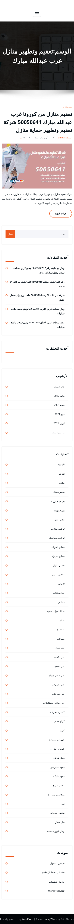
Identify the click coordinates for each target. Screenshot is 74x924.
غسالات (61, 638)
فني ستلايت (59, 666)
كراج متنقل (59, 721)
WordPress (28, 918)
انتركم (61, 473)
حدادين (61, 602)
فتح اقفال (60, 648)
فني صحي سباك (56, 675)
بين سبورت (59, 510)
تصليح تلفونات (58, 547)
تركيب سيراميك (57, 537)
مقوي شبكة (59, 776)
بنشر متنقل (59, 492)
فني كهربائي (58, 693)
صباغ (62, 620)
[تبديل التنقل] (37, 14)
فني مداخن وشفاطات (54, 703)
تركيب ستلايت (58, 528)
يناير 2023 (59, 386)
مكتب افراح (59, 785)
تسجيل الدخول (57, 863)
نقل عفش (60, 822)
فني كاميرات (58, 684)
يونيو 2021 (59, 405)
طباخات (61, 629)
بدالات (62, 482)
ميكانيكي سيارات (56, 794)
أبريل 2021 (59, 423)
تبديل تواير (60, 519)
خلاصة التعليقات (57, 881)
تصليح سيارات (58, 556)
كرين (62, 730)
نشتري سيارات (57, 813)
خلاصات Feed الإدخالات (53, 872)
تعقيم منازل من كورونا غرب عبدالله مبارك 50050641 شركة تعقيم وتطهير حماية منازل (38, 121)
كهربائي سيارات (57, 739)
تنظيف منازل (58, 574)
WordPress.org (56, 890)
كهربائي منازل (58, 748)
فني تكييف (59, 657)
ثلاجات (61, 583)
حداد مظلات (59, 593)
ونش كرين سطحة (56, 831)
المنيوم (61, 464)
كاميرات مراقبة (57, 712)
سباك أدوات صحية (56, 611)
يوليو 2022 (59, 396)
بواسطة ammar (65, 137)
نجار (62, 803)
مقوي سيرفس (57, 767)
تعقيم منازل (68, 106)
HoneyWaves (50, 918)
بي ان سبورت (58, 501)
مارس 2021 (58, 432)
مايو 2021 (60, 414)
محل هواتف (59, 758)
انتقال (10, 234)
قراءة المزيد (60, 213)
